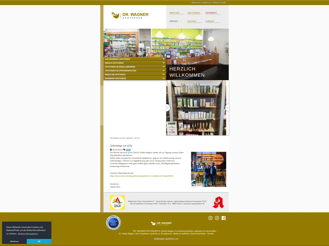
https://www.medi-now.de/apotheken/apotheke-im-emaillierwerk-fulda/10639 (141, 176)
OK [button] (39, 241)
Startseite (129, 138)
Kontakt (223, 2)
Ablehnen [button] (14, 241)
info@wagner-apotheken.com (166, 239)
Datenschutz (196, 2)
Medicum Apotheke (115, 74)
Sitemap (215, 2)
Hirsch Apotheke (114, 63)
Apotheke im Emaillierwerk (120, 67)
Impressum (206, 2)
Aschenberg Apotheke (117, 59)
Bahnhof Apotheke (115, 78)
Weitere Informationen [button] (28, 234)
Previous (168, 107)
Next (227, 107)
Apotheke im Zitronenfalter (120, 71)
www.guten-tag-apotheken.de (193, 204)
